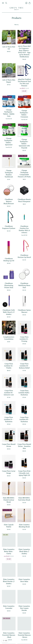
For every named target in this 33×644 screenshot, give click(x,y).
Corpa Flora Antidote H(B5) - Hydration (24, 392)
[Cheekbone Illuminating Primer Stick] (9, 274)
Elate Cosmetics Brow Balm (24, 580)
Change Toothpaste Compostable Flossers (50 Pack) (24, 173)
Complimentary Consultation (8, 338)
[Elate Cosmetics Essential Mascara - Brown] (24, 623)
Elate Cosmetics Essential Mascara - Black (8, 635)
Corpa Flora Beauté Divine (9, 445)
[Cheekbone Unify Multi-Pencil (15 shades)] (9, 301)
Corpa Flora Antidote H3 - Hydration (24, 419)
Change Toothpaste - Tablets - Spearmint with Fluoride (24, 143)
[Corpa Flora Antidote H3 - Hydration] (24, 408)
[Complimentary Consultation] (9, 327)
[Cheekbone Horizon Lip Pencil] (24, 246)
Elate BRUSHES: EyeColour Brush (24, 499)
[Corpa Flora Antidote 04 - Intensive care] (9, 381)
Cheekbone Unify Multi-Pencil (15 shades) (9, 312)
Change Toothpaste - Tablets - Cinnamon (24, 113)
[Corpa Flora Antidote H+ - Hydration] (9, 408)
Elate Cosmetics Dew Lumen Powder (24, 608)
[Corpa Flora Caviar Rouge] (9, 462)
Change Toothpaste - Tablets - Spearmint (8, 141)
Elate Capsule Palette (9, 526)
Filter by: (16, 24)
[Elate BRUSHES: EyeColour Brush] (24, 488)
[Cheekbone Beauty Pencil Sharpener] (24, 190)
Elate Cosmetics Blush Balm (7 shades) (24, 551)
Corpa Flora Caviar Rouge (8, 472)
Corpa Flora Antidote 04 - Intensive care (9, 392)
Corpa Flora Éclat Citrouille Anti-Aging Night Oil (24, 473)
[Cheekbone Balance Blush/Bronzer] (9, 190)
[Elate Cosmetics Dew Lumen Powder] (24, 597)
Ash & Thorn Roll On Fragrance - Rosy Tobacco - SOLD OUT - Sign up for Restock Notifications (24, 51)
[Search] (6, 3)
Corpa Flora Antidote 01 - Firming (24, 339)
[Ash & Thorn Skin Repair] (9, 70)
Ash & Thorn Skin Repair (8, 81)
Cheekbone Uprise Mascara (24, 311)
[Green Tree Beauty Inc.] (16, 8)
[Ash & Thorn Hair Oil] (9, 37)
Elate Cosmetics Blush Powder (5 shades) (8, 581)
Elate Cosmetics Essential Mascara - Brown (24, 635)
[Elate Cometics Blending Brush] (24, 515)
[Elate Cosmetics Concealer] (9, 597)
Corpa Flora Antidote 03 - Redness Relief (24, 366)
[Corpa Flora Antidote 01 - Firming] (24, 327)
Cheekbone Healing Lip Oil (8, 259)
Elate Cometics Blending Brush (24, 526)
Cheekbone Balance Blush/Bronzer (9, 201)
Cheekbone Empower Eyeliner (8, 227)
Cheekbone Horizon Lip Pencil (24, 256)
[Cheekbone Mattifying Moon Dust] (24, 274)
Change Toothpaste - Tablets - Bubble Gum (8, 113)
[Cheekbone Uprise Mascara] (24, 301)
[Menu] (3, 3)
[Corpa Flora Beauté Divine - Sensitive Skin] (24, 435)
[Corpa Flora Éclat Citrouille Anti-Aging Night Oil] (24, 462)
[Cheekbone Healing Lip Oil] (9, 247)
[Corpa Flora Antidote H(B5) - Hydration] (24, 381)
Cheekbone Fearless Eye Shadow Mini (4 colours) (24, 229)
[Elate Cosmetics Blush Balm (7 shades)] (24, 540)
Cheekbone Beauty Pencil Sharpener (24, 200)
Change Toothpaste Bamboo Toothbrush (9, 173)
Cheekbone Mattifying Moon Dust (24, 285)
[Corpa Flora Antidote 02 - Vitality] (9, 354)
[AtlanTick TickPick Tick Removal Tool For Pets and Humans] (24, 70)
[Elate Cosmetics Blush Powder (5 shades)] (9, 570)
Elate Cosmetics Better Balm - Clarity (8, 551)
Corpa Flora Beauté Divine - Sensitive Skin (24, 446)
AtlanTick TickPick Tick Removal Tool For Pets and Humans (24, 82)
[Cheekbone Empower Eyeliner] (9, 217)
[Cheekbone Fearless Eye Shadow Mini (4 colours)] (24, 217)
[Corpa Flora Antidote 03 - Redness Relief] (24, 354)
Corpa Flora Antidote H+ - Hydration (9, 419)
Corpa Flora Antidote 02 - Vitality (8, 366)
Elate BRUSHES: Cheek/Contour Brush (8, 500)
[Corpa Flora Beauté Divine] (9, 435)
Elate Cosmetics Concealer (8, 607)
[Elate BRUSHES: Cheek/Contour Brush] (9, 488)
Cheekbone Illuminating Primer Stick (8, 285)
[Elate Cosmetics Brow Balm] (24, 570)
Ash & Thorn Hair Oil (8, 48)
